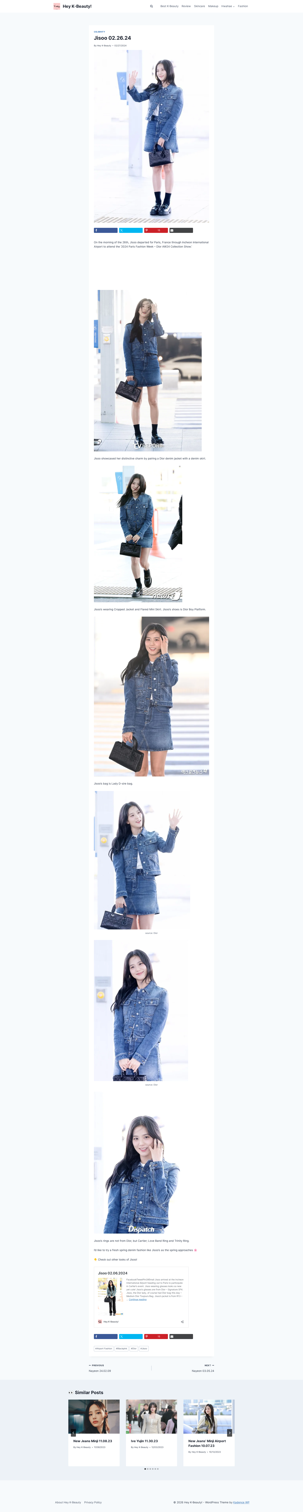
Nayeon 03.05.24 (203, 1368)
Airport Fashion (103, 1348)
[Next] (229, 1433)
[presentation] (94, 1417)
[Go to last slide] (73, 1433)
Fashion (243, 6)
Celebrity (99, 32)
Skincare (199, 6)
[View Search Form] (151, 6)
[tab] (145, 1469)
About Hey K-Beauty (68, 1502)
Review (186, 6)
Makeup (213, 6)
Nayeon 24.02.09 (100, 1368)
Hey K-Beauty (104, 45)
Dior (134, 1348)
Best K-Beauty (169, 6)
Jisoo (143, 1348)
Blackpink (121, 1348)
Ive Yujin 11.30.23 (144, 1441)
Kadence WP (241, 1502)
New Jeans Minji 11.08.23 (92, 1441)
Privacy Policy (93, 1502)
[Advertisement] (111, 271)
